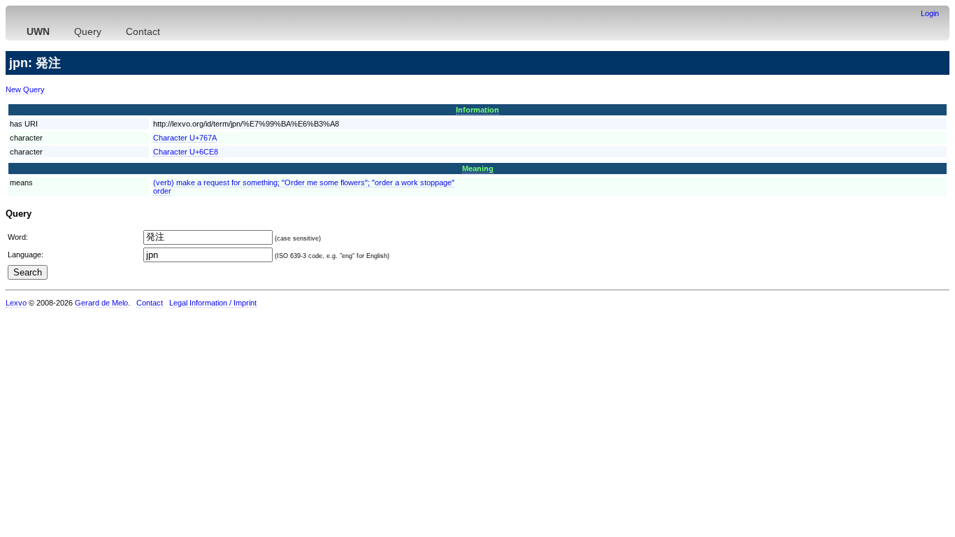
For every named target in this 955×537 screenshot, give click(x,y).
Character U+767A (185, 138)
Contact (143, 31)
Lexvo (16, 303)
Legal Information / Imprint (213, 303)
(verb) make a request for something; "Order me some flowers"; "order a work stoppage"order (303, 186)
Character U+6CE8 (185, 152)
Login (930, 13)
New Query (25, 89)
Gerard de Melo (101, 303)
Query (87, 31)
